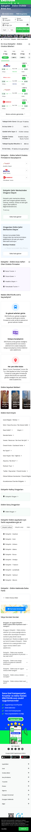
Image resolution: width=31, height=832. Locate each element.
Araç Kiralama (6, 777)
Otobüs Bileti (6, 39)
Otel (3, 768)
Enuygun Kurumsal (7, 795)
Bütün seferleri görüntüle (14, 114)
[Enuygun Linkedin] (19, 749)
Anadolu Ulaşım (7, 166)
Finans (4, 786)
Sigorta (4, 790)
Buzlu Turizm (6, 173)
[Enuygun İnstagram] (12, 749)
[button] (15, 609)
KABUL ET (23, 829)
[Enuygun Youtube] (22, 749)
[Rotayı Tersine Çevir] (15, 19)
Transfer (4, 782)
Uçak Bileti (5, 764)
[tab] (8, 14)
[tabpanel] (15, 25)
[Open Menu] (18, 3)
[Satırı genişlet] (26, 163)
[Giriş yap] (15, 3)
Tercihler (4, 829)
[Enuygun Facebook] (9, 749)
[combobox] (9, 20)
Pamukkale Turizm (8, 180)
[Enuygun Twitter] (15, 749)
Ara (24, 66)
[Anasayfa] (1, 39)
